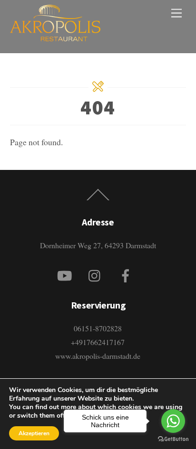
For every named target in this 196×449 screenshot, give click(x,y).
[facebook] (127, 273)
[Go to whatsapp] (173, 421)
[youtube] (66, 273)
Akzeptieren (34, 433)
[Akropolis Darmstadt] (55, 35)
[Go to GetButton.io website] (173, 439)
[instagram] (97, 273)
